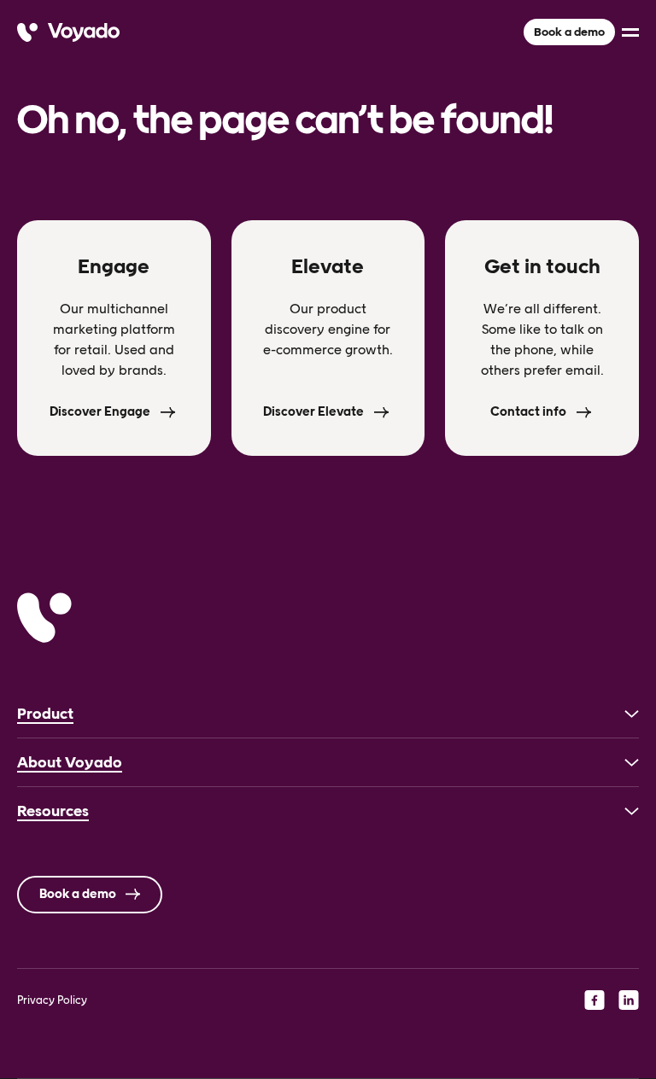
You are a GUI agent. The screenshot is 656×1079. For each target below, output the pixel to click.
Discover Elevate (313, 411)
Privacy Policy (52, 1000)
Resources (53, 811)
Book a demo (569, 32)
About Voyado (69, 762)
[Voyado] (68, 32)
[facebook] (594, 999)
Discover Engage (100, 411)
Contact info (528, 411)
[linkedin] (628, 999)
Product (45, 713)
